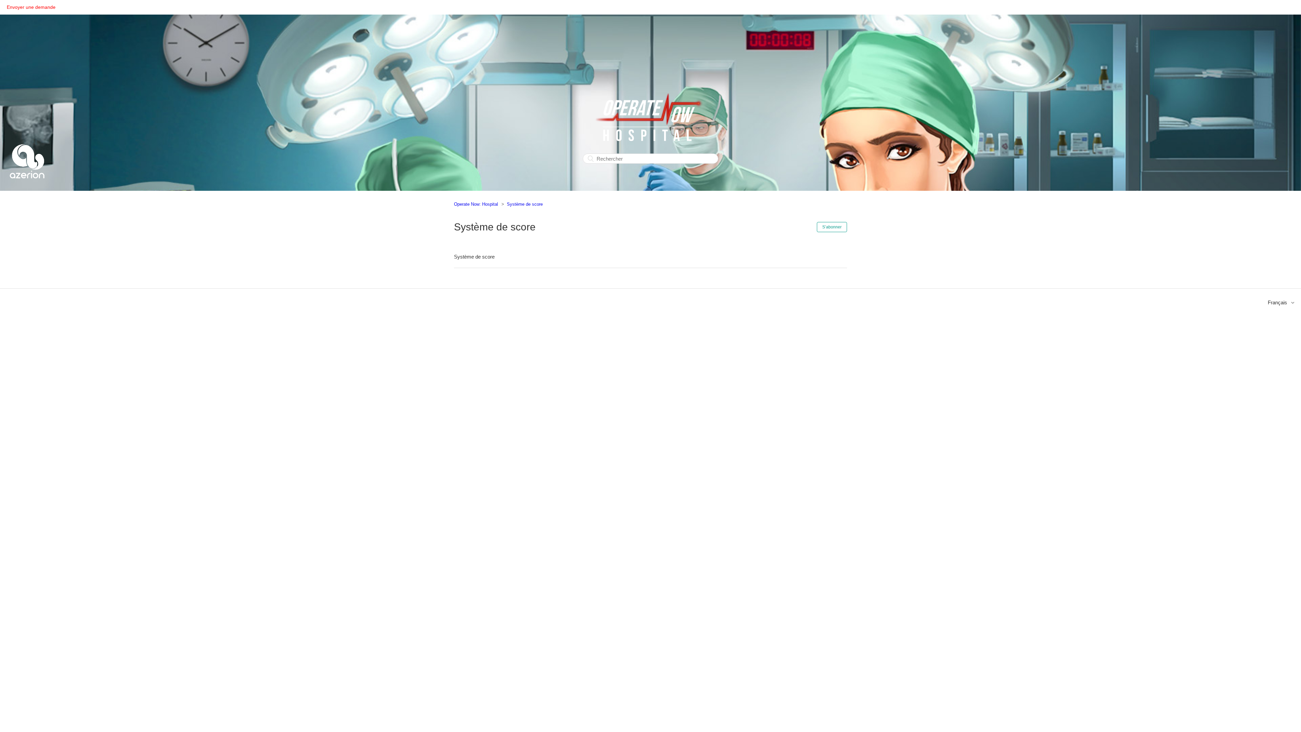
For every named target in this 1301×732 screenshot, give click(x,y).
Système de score (525, 204)
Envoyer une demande (31, 7)
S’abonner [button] (832, 227)
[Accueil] (27, 186)
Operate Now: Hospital (476, 204)
